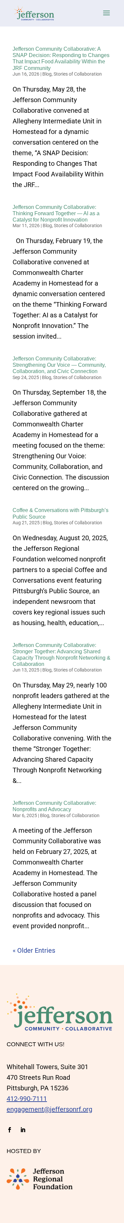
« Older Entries (34, 950)
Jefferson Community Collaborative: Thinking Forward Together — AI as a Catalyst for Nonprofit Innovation (56, 213)
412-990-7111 (27, 1099)
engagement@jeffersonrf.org (49, 1109)
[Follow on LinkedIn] (23, 1130)
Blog (47, 74)
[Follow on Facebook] (9, 1130)
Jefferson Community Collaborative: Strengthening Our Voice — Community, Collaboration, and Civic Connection (59, 365)
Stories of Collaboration (78, 74)
